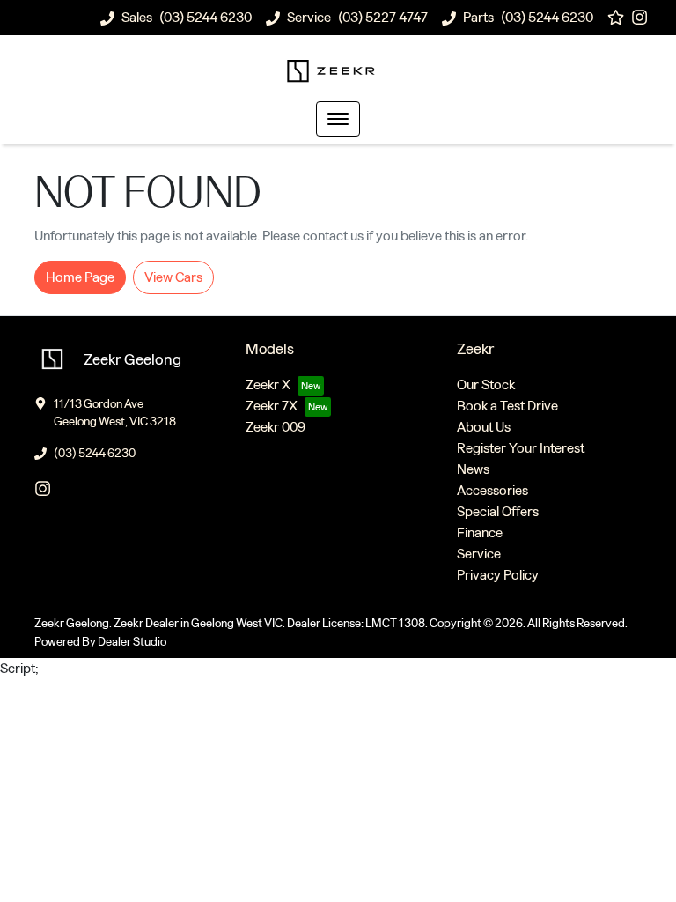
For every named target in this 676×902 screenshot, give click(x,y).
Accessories (492, 490)
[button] (338, 119)
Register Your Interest (520, 448)
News (473, 469)
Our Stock (486, 384)
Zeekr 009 (275, 426)
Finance (480, 532)
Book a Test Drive (507, 405)
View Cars (173, 277)
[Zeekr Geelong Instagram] (643, 17)
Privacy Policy (498, 574)
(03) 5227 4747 (383, 17)
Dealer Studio (132, 641)
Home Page (80, 277)
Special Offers (498, 511)
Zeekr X (268, 384)
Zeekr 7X (272, 405)
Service (479, 553)
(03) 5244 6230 (205, 17)
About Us (484, 426)
